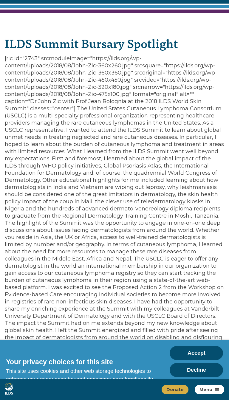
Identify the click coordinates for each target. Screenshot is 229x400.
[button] (217, 389)
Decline (196, 370)
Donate (175, 389)
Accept (196, 353)
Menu (205, 389)
